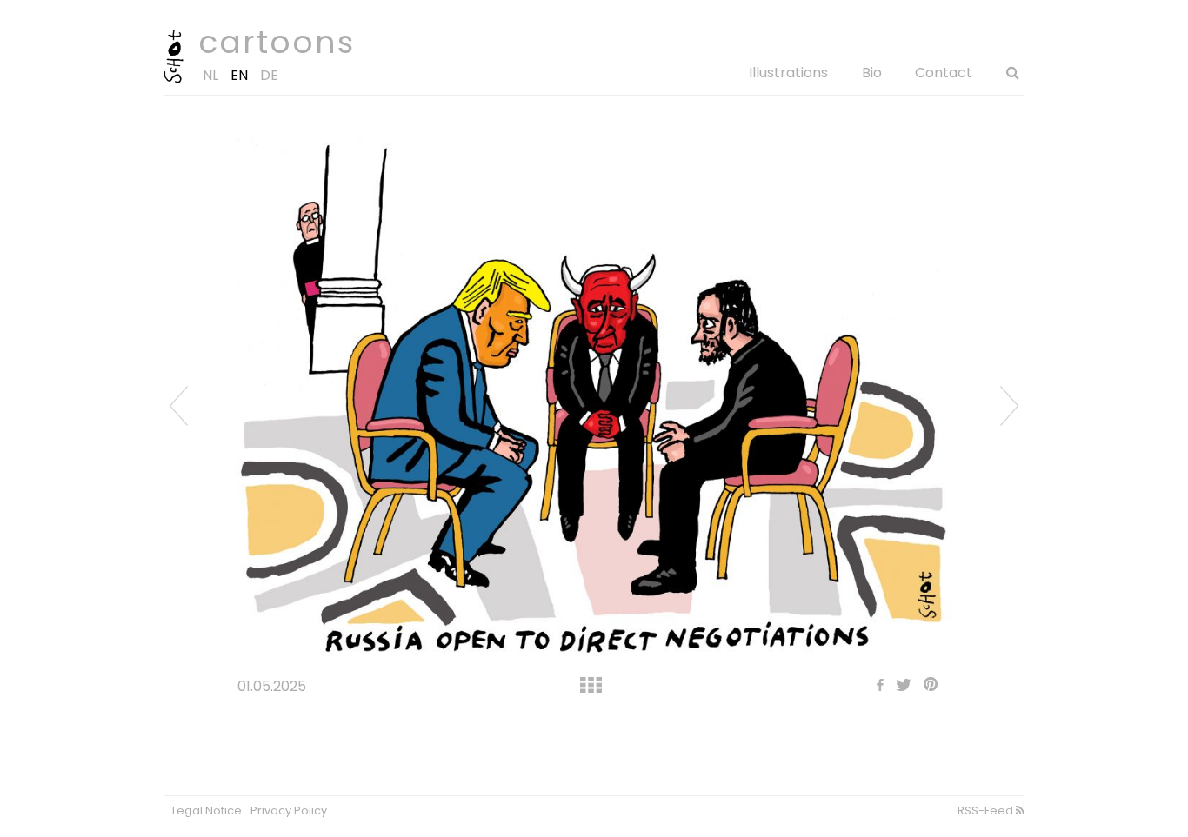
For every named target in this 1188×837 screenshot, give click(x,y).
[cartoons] (174, 80)
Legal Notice (207, 810)
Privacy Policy (288, 810)
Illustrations (788, 73)
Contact (943, 73)
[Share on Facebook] (876, 686)
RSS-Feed (987, 810)
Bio (872, 73)
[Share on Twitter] (899, 686)
